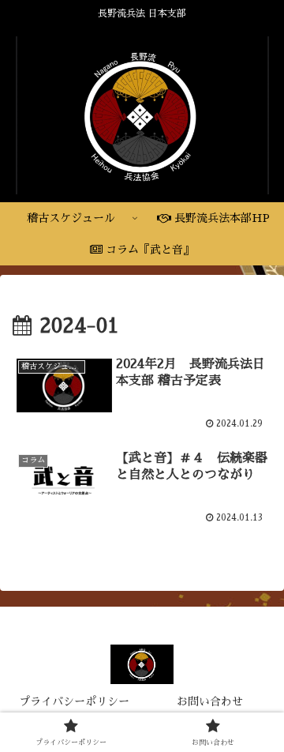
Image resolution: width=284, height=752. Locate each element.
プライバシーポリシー (74, 701)
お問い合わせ (210, 701)
